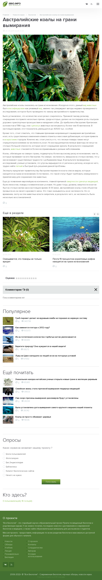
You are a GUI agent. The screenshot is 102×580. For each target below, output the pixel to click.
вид (84, 105)
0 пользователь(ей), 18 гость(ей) (17, 501)
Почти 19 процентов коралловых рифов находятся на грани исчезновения (74, 260)
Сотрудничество (35, 548)
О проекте (33, 541)
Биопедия (9, 557)
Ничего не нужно (14, 475)
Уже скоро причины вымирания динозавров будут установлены (46, 398)
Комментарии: (17, 289)
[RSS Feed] (91, 4)
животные (15, 149)
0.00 (22, 31)
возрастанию (10, 139)
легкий (19, 166)
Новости (8, 541)
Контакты (32, 544)
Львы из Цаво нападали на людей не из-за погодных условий (45, 356)
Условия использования (35, 555)
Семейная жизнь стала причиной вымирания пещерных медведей (47, 389)
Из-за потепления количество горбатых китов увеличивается (45, 337)
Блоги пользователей (16, 454)
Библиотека (11, 467)
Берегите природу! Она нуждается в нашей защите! (40, 346)
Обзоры (8, 544)
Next (98, 214)
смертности (72, 181)
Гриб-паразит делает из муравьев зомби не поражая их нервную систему (51, 318)
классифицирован (16, 108)
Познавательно (12, 554)
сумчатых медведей (88, 181)
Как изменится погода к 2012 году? (32, 327)
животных (91, 105)
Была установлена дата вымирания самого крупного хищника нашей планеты (53, 407)
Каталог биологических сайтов (20, 471)
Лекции (8, 551)
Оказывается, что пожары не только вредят (22, 260)
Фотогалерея (12, 458)
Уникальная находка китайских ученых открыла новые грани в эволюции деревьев (56, 379)
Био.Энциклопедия (14, 462)
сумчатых (35, 125)
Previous (94, 214)
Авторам (32, 551)
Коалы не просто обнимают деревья (33, 417)
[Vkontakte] (87, 4)
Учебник (9, 548)
